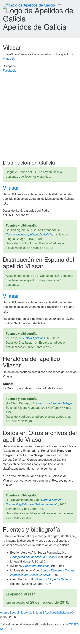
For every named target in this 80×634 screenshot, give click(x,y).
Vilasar (11, 187)
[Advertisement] (40, 118)
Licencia (26, 612)
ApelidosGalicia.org (58, 612)
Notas (38, 612)
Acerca (4, 612)
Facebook (9, 70)
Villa (12, 58)
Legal (15, 612)
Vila (5, 58)
